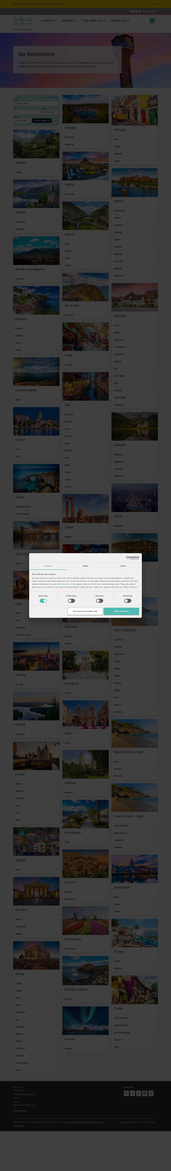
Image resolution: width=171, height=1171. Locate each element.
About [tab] (123, 566)
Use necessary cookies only (85, 611)
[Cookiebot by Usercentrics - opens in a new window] (128, 558)
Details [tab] (85, 566)
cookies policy (63, 584)
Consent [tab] (48, 566)
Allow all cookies (121, 611)
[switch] (71, 601)
